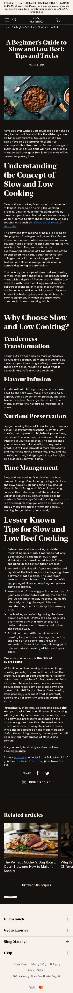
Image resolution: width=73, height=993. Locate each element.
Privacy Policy (38, 964)
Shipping (55, 964)
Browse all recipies (36, 885)
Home (7, 27)
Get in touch (14, 919)
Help (8, 953)
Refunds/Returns (37, 970)
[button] (37, 773)
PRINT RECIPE (40, 782)
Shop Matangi (15, 942)
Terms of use (20, 964)
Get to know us (16, 931)
